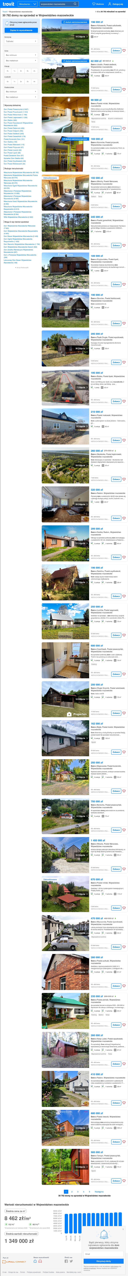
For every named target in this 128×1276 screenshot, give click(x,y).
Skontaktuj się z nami (74, 1272)
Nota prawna (60, 1272)
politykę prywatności (90, 1268)
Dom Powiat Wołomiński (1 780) (15, 114)
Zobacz (116, 50)
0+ (8, 71)
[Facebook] (66, 1262)
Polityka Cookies (48, 1272)
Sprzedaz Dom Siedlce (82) (14, 158)
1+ (15, 71)
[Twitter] (71, 1262)
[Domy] (35, 1262)
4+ (35, 71)
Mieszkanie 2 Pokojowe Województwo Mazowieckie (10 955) (17, 192)
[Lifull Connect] (14, 1262)
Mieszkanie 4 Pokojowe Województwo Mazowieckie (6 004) (17, 213)
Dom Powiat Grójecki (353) (13, 131)
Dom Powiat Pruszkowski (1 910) (16, 112)
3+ (28, 71)
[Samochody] (40, 1262)
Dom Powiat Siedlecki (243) (14, 133)
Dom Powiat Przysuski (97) (14, 147)
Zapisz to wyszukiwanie (21, 30)
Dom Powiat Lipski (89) (12, 153)
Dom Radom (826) (10, 120)
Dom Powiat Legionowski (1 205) (15, 117)
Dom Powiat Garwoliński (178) (15, 136)
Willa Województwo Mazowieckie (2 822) (18, 217)
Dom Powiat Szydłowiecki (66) (15, 161)
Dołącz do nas (13, 1272)
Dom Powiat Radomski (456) (14, 128)
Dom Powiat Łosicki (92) (13, 150)
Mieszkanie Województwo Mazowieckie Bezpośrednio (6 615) (18, 207)
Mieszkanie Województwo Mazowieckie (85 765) (21, 172)
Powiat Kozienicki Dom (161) (14, 139)
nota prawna (114, 1266)
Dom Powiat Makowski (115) (14, 144)
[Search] (75, 4)
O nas (4, 1272)
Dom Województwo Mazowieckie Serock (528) (20, 247)
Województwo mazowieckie (20, 11)
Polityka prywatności (34, 1272)
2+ (21, 71)
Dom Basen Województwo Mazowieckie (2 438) (21, 236)
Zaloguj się (118, 4)
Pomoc (22, 1272)
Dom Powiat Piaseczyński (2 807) (16, 109)
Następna (99, 1191)
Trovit (4, 11)
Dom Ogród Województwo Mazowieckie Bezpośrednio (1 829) (18, 240)
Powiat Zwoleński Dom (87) (14, 155)
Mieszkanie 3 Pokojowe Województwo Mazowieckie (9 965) (17, 197)
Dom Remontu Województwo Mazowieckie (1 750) (22, 244)
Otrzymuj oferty (103, 1261)
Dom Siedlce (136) (10, 142)
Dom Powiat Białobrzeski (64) (14, 164)
